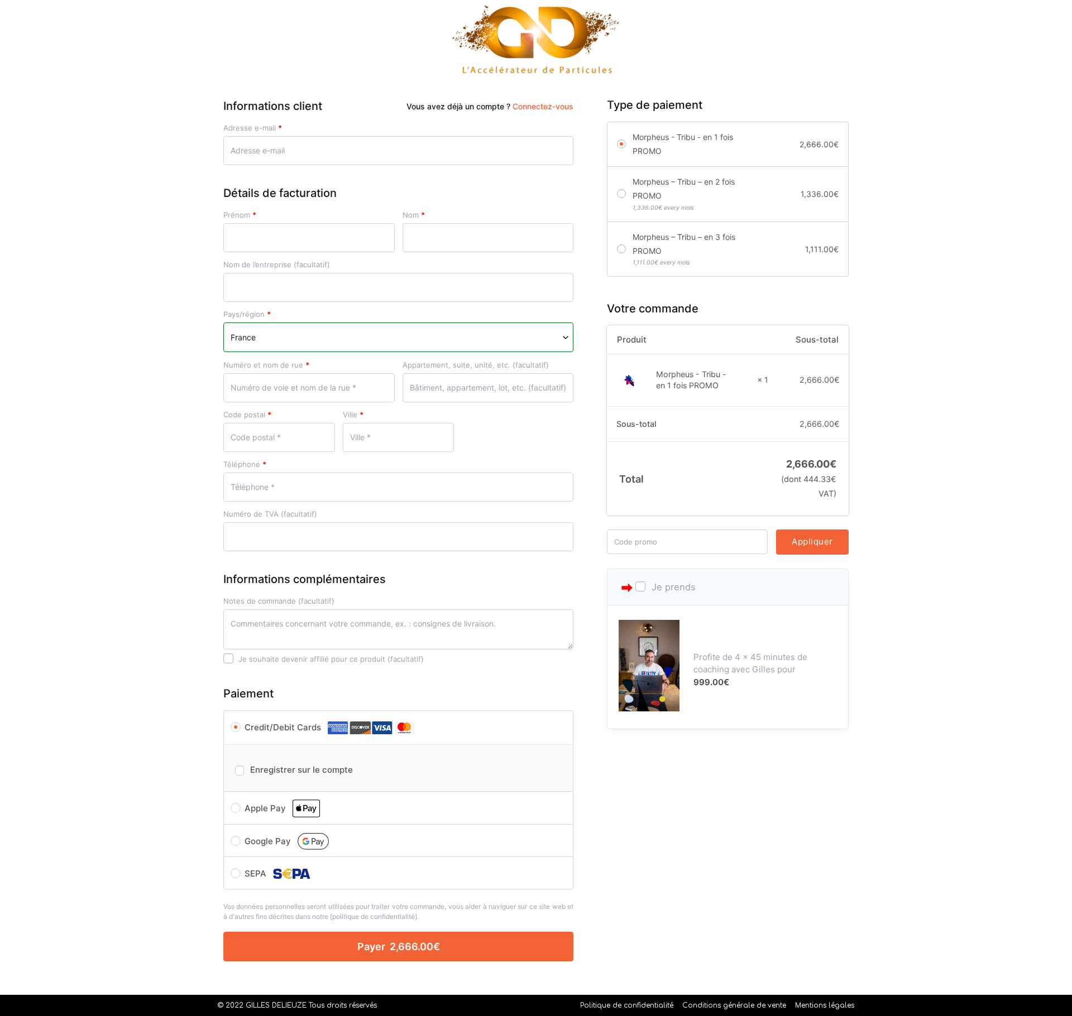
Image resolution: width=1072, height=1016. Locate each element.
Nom (414, 215)
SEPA (257, 873)
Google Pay (269, 841)
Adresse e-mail (252, 128)
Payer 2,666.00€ (398, 946)
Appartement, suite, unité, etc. (476, 365)
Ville (353, 414)
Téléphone (244, 464)
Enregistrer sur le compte (301, 769)
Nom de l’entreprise (276, 264)
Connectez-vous (543, 106)
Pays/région (247, 314)
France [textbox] (243, 337)
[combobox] (398, 337)
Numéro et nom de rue (266, 365)
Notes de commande (278, 601)
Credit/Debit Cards (284, 727)
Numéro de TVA (270, 514)
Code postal (247, 414)
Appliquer (812, 541)
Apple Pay (266, 808)
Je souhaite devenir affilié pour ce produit (330, 658)
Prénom (239, 215)
